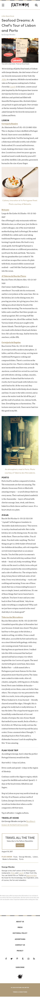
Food (15, 857)
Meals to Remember (9, 859)
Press (20, 927)
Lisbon (35, 857)
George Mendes (9, 34)
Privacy (20, 950)
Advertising (20, 939)
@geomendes (31, 875)
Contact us (20, 945)
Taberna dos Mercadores (12, 617)
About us (20, 921)
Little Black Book (8, 16)
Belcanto (5, 210)
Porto (21, 859)
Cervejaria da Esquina (11, 342)
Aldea (4, 79)
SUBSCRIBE (20, 845)
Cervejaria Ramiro (10, 124)
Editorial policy (20, 933)
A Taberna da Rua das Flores (14, 276)
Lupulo (13, 87)
